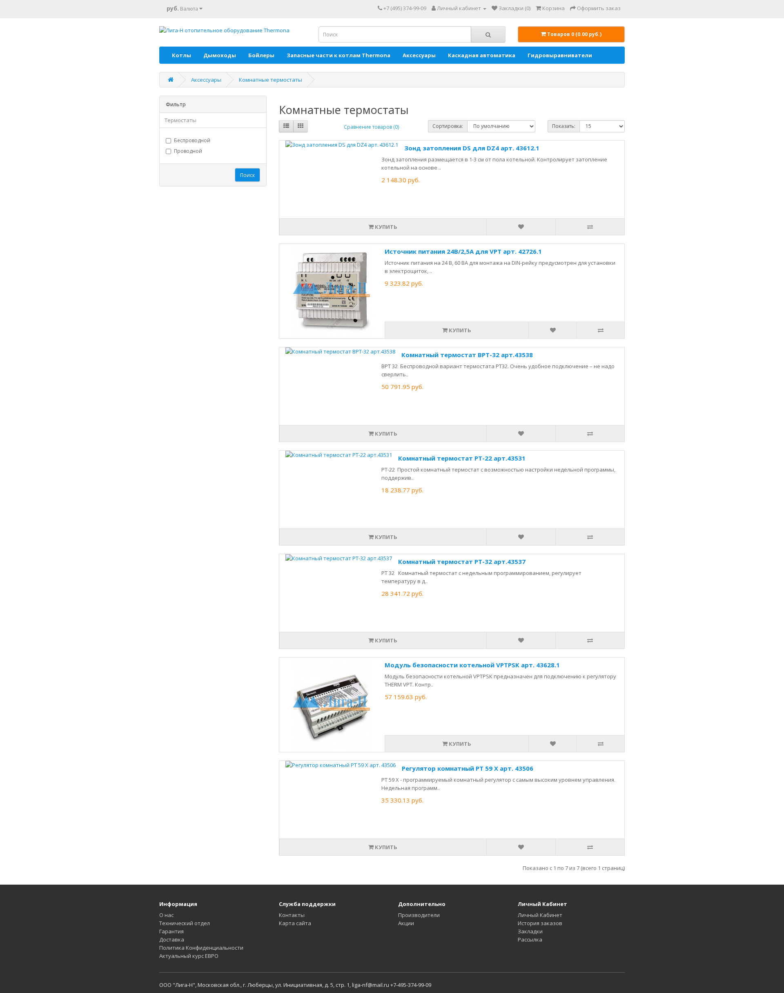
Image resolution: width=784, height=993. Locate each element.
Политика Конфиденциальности (201, 947)
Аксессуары (419, 55)
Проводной (188, 151)
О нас (166, 915)
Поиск (247, 175)
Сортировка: (447, 126)
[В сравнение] (589, 227)
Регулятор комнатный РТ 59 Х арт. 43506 (467, 768)
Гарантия (171, 931)
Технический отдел (184, 923)
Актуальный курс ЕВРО (188, 955)
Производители (419, 915)
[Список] (286, 126)
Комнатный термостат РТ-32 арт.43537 (462, 561)
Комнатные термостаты (270, 79)
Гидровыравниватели (560, 55)
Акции (406, 923)
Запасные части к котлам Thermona (338, 55)
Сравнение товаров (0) (371, 126)
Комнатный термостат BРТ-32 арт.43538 (467, 355)
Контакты (292, 915)
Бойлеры (261, 55)
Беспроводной (192, 140)
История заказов (540, 923)
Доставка (171, 939)
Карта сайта (295, 923)
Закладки (530, 931)
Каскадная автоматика (481, 55)
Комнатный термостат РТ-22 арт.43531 (462, 458)
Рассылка (530, 939)
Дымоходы (219, 55)
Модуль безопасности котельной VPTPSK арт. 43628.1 (472, 665)
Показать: (563, 126)
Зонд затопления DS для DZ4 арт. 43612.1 (471, 148)
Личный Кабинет (540, 915)
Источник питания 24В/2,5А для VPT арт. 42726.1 (463, 251)
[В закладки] (520, 227)
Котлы (181, 55)
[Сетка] (300, 126)
